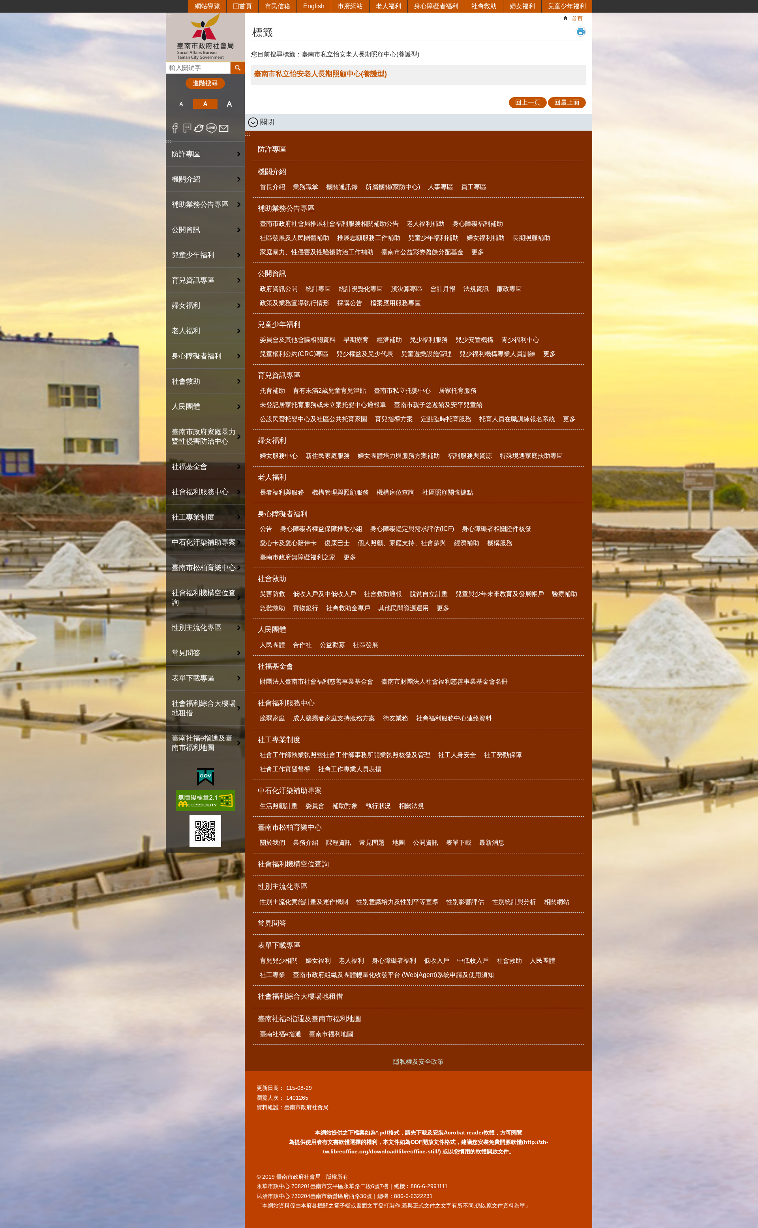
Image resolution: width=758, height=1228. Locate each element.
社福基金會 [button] (189, 467)
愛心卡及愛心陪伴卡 (288, 543)
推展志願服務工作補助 (368, 237)
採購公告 (349, 303)
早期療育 (356, 339)
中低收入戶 (473, 960)
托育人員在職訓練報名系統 (517, 419)
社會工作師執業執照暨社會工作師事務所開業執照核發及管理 (345, 755)
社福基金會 (275, 666)
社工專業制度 (279, 740)
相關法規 (411, 805)
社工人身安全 (457, 755)
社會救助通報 (383, 594)
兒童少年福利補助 (433, 237)
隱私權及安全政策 (418, 1061)
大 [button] (230, 104)
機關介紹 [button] (186, 179)
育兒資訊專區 (279, 375)
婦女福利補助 (486, 237)
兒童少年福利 (567, 6)
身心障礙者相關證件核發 (496, 528)
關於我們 (272, 842)
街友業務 (395, 718)
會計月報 (443, 288)
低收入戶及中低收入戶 (324, 594)
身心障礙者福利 (436, 6)
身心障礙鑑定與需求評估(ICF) (412, 528)
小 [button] (181, 104)
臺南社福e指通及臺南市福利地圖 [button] (202, 743)
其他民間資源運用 (403, 608)
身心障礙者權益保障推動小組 (321, 528)
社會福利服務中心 (286, 703)
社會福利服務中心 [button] (200, 492)
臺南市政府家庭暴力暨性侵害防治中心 (204, 436)
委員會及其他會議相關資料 (298, 339)
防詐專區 (186, 154)
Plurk (187, 128)
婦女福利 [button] (186, 305)
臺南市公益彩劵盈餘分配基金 (422, 252)
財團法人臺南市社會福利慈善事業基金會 (316, 681)
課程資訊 (338, 842)
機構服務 (499, 543)
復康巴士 (337, 543)
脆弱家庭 (272, 718)
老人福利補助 (426, 223)
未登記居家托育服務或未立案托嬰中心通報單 (323, 404)
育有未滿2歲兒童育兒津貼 (329, 390)
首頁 (577, 18)
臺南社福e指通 (280, 1034)
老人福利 (388, 6)
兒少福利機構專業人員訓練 (497, 354)
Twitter (199, 128)
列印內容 (581, 31)
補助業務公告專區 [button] (200, 204)
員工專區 (473, 187)
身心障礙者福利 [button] (196, 356)
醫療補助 (564, 594)
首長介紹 (272, 187)
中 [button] (205, 104)
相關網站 (556, 901)
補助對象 (345, 805)
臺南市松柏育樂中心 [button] (204, 568)
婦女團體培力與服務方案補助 (399, 455)
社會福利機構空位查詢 (204, 597)
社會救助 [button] (186, 381)
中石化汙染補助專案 (290, 791)
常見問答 (186, 653)
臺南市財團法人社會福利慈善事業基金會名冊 (444, 681)
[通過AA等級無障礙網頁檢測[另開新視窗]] (205, 800)
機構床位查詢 (396, 492)
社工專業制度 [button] (193, 517)
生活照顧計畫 (279, 805)
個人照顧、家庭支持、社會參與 (402, 543)
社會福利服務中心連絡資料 (454, 718)
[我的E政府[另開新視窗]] (205, 777)
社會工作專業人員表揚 (349, 769)
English (314, 6)
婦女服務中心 (279, 455)
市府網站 (350, 6)
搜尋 (172, 65)
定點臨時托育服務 (446, 419)
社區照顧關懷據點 (447, 492)
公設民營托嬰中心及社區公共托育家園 (313, 419)
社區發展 (365, 644)
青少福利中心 (520, 339)
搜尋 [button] (238, 68)
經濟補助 (389, 339)
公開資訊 (272, 273)
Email (224, 128)
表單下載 (458, 842)
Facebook (175, 128)
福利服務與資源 (470, 455)
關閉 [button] (267, 122)
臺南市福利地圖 (331, 1034)
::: (169, 15)
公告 (266, 528)
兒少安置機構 (474, 339)
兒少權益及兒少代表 (364, 354)
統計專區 (318, 288)
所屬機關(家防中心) (393, 187)
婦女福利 (522, 6)
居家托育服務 (458, 390)
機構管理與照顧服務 (340, 492)
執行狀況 (378, 805)
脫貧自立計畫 (429, 594)
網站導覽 (207, 6)
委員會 (315, 805)
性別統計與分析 (514, 901)
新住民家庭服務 (328, 455)
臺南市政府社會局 (205, 37)
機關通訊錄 (342, 187)
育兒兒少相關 (279, 960)
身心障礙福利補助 (477, 223)
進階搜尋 (205, 83)
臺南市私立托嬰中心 (402, 390)
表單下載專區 (279, 945)
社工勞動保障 (503, 755)
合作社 (302, 644)
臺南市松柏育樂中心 (290, 827)
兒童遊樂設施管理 (426, 354)
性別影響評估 (465, 901)
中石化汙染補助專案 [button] (204, 542)
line (211, 128)
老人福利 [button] (186, 331)
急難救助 (272, 608)
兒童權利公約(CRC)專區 (294, 354)
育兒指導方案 (394, 419)
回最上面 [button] (567, 102)
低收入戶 (436, 960)
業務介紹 (305, 842)
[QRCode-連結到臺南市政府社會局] (205, 831)
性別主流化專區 (283, 887)
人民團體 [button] (186, 407)
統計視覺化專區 (361, 288)
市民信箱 (277, 6)
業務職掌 (305, 187)
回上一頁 (527, 102)
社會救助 (484, 6)
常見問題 (372, 842)
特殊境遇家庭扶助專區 (531, 455)
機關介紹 (272, 172)
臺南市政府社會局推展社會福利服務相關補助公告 (329, 223)
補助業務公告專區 (286, 208)
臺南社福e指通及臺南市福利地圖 (309, 1019)
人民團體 (272, 630)
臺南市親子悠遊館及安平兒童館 (438, 404)
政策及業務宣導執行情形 (294, 303)
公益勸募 (332, 644)
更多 (477, 252)
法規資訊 (476, 288)
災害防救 (272, 594)
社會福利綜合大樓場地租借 (204, 708)
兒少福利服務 (429, 339)
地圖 (398, 842)
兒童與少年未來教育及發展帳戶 (500, 594)
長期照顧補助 (531, 237)
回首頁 (242, 6)
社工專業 (272, 974)
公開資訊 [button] (186, 230)
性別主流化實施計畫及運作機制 (304, 901)
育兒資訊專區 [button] (193, 280)
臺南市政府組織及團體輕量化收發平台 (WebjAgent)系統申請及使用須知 (393, 974)
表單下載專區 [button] (193, 678)
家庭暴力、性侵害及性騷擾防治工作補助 (316, 252)
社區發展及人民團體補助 (294, 237)
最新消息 (492, 842)
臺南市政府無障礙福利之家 (298, 557)
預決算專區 (406, 288)
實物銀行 (305, 608)
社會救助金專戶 (348, 608)
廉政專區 (509, 288)
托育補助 (272, 390)
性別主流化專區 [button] (196, 628)
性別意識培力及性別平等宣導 (397, 901)
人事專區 (440, 187)
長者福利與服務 (282, 492)
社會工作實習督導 (285, 769)
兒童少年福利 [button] (193, 255)
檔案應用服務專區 (395, 303)
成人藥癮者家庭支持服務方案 (334, 718)
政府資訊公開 (279, 288)
